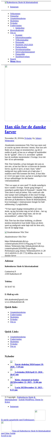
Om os (13, 322)
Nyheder (28, 138)
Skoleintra (14, 317)
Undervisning (16, 315)
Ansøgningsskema (18, 312)
